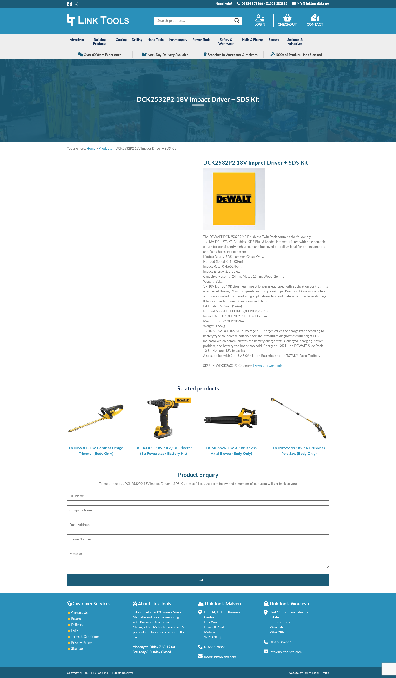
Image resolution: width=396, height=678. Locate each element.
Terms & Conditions (85, 636)
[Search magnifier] (236, 21)
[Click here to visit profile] (69, 3)
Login (260, 24)
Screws (274, 39)
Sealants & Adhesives (295, 41)
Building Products (99, 41)
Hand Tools (155, 39)
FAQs (75, 630)
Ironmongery (178, 39)
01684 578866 (252, 3)
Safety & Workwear (226, 41)
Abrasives (77, 39)
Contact (315, 24)
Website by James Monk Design (308, 673)
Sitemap (77, 648)
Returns (76, 618)
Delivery (77, 624)
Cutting (121, 39)
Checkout (287, 24)
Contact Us (79, 612)
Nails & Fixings (252, 39)
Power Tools (201, 39)
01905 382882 (276, 3)
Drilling (137, 39)
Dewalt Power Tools (267, 365)
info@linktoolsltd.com (313, 3)
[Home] (98, 25)
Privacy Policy (81, 642)
